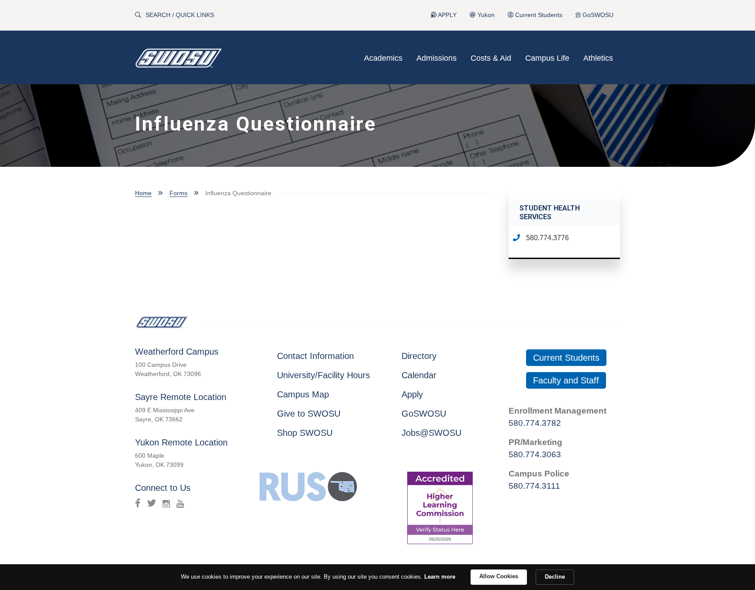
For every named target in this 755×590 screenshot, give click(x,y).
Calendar (419, 375)
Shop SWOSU (304, 433)
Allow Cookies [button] (498, 576)
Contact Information (315, 356)
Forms (178, 193)
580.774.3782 (535, 423)
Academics (383, 58)
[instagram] (166, 503)
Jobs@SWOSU (431, 433)
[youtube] (180, 503)
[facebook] (138, 503)
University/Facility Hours (323, 375)
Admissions (436, 58)
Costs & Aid (491, 58)
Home (143, 193)
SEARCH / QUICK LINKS (179, 15)
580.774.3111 (534, 485)
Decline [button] (555, 576)
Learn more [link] (439, 576)
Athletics (598, 58)
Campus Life (547, 58)
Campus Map (303, 394)
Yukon (485, 15)
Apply (412, 394)
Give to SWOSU (308, 413)
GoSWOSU (597, 15)
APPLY (446, 15)
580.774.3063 (535, 454)
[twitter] (151, 503)
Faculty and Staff (566, 380)
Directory (419, 356)
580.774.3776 (546, 238)
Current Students (537, 15)
